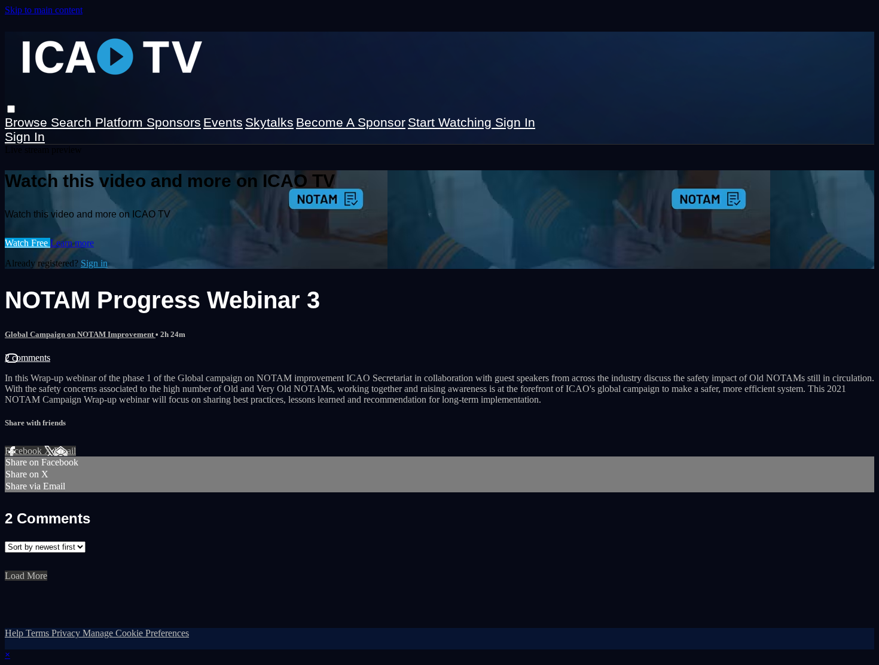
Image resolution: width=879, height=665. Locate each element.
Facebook (24, 451)
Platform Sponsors (148, 122)
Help (15, 633)
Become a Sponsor (350, 122)
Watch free (27, 243)
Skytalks (269, 122)
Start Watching (451, 122)
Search (73, 122)
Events (223, 122)
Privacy (67, 633)
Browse (28, 122)
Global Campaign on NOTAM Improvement (80, 334)
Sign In (25, 136)
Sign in (515, 122)
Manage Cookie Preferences (136, 633)
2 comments (27, 358)
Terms (38, 633)
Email (65, 451)
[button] (11, 109)
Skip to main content (44, 10)
